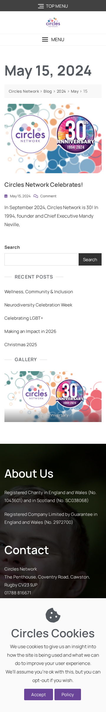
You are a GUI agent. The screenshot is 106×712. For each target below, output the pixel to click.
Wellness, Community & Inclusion (38, 292)
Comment (48, 196)
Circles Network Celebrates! (43, 185)
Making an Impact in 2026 (30, 331)
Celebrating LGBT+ (23, 318)
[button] (53, 39)
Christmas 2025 (20, 344)
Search (12, 247)
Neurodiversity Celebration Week (38, 305)
